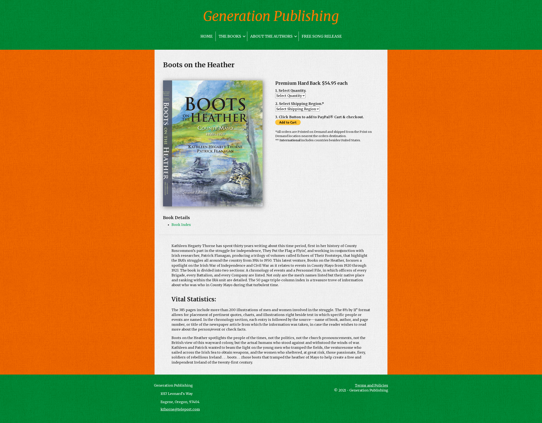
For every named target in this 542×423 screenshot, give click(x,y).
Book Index (181, 224)
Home (206, 36)
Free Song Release (322, 36)
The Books (230, 36)
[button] (244, 36)
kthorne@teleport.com (180, 409)
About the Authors (271, 36)
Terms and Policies (371, 385)
